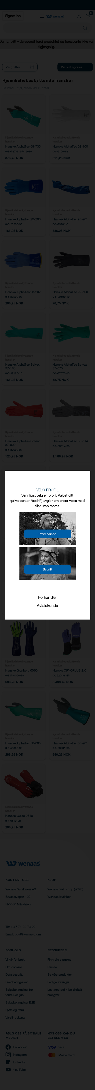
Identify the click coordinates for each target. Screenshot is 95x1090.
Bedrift (47, 569)
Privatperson (48, 534)
